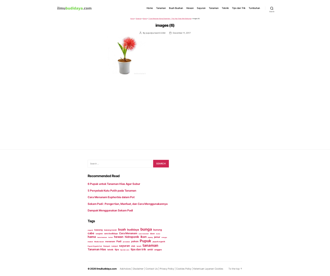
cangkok (99, 234)
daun (152, 233)
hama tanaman (102, 237)
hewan (118, 236)
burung (157, 229)
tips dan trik (138, 249)
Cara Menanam (128, 233)
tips (117, 249)
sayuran (124, 245)
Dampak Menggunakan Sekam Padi (110, 210)
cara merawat (144, 234)
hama (92, 237)
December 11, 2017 (182, 33)
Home (150, 8)
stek (133, 246)
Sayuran (201, 8)
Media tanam (99, 242)
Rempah (106, 246)
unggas (158, 249)
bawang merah (110, 230)
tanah (139, 246)
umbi (150, 249)
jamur (157, 237)
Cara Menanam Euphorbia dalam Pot (111, 197)
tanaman (150, 245)
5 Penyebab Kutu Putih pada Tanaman (112, 190)
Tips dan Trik (238, 8)
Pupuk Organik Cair (95, 246)
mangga (164, 237)
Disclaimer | (139, 268)
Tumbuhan (254, 8)
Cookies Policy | (184, 268)
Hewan (190, 8)
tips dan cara (124, 250)
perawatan (126, 242)
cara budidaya (111, 233)
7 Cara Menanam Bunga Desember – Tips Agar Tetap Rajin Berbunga (169, 18)
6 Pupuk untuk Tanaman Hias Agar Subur (114, 184)
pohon (134, 241)
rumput (114, 246)
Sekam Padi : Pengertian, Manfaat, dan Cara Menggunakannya (128, 203)
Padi (118, 241)
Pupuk (145, 241)
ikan (144, 237)
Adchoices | (126, 268)
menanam (110, 241)
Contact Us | (153, 268)
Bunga (145, 18)
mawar (90, 242)
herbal (110, 237)
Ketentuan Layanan (203, 268)
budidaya (133, 229)
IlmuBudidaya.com (106, 268)
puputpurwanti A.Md (155, 33)
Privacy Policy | (168, 268)
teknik (110, 249)
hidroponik (132, 236)
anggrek (90, 230)
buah (122, 229)
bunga (146, 229)
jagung (150, 237)
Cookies (219, 268)
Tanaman (161, 8)
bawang (98, 230)
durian (158, 234)
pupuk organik (159, 241)
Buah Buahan (176, 8)
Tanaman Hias (97, 249)
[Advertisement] (165, 107)
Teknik (225, 8)
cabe (91, 233)
